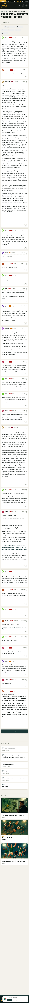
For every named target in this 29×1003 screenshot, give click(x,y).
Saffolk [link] (7, 20)
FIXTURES (3, 1)
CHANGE (9, 999)
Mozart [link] (6, 361)
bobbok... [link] (7, 70)
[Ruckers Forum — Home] (4, 5)
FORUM (2, 11)
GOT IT (14, 999)
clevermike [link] (7, 81)
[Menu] (19, 5)
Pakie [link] (6, 288)
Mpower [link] (7, 252)
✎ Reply (14, 731)
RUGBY (5, 11)
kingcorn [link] (7, 328)
